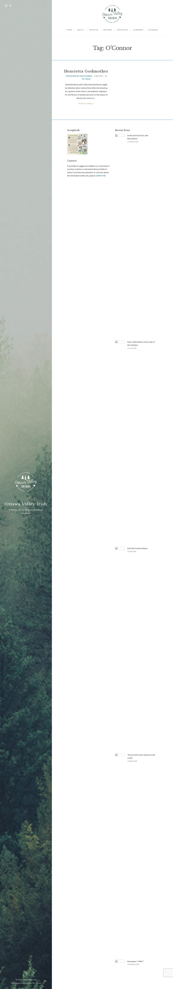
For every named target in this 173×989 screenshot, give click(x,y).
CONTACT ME (100, 175)
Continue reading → (86, 103)
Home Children (86, 76)
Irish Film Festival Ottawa (137, 548)
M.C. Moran (86, 79)
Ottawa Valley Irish (26, 504)
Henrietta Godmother (86, 71)
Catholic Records (72, 76)
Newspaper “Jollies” (135, 961)
